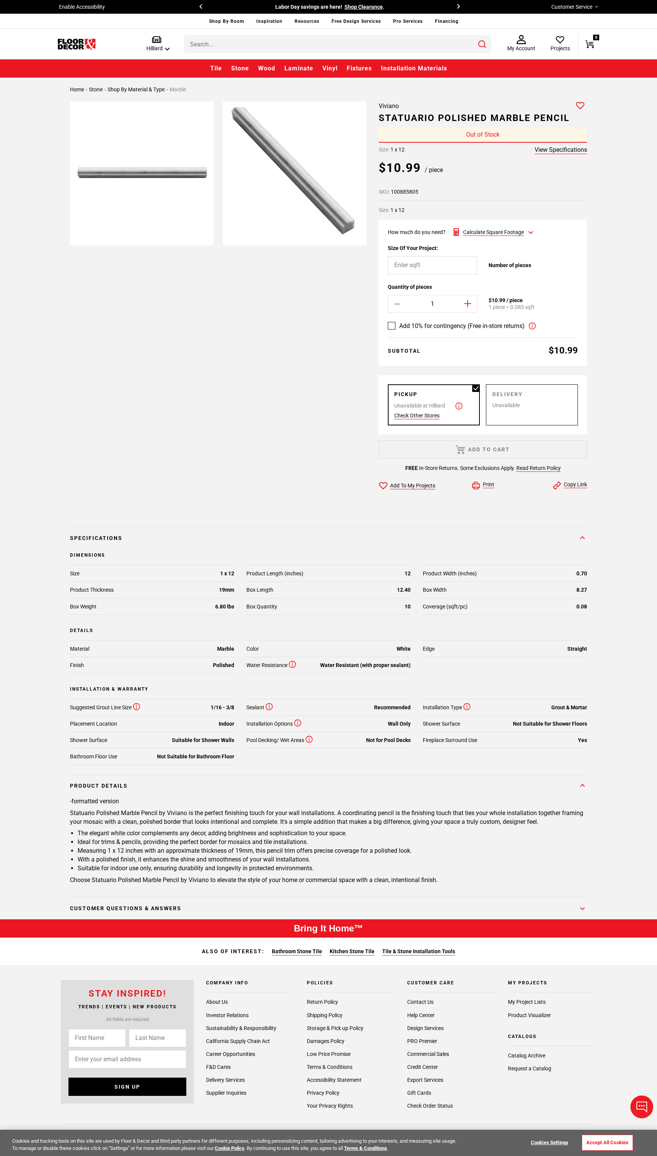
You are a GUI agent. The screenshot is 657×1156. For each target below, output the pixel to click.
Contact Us (420, 1002)
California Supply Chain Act (238, 1041)
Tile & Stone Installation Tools (418, 951)
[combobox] (337, 44)
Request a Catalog (529, 1068)
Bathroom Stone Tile (297, 951)
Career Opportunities (230, 1054)
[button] (156, 44)
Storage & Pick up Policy (335, 1028)
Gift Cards (419, 1092)
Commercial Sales (428, 1054)
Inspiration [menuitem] (269, 21)
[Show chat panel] (641, 1106)
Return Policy (322, 1002)
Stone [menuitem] (240, 68)
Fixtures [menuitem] (359, 68)
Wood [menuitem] (266, 68)
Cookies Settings (549, 1142)
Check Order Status (430, 1106)
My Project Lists (527, 1002)
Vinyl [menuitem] (330, 68)
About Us (217, 1002)
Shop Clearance (363, 7)
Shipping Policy (325, 1015)
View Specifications (561, 149)
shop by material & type (137, 89)
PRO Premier (422, 1041)
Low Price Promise (329, 1054)
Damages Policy (325, 1041)
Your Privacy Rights (330, 1106)
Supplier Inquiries (226, 1092)
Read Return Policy (538, 468)
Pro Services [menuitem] (408, 21)
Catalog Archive (526, 1056)
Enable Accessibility (82, 7)
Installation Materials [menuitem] (414, 68)
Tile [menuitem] (216, 68)
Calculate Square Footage (493, 232)
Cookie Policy (229, 1148)
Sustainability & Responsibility (241, 1028)
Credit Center (422, 1067)
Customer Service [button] (571, 7)
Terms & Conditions (329, 1067)
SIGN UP (127, 1087)
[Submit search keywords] (482, 44)
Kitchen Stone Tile (352, 951)
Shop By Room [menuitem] (226, 21)
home (77, 89)
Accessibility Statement (334, 1079)
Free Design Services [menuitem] (356, 21)
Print (488, 484)
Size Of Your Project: (413, 248)
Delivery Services (225, 1079)
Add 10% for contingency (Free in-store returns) (462, 326)
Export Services (425, 1079)
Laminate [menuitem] (298, 68)
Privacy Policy (323, 1092)
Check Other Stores (417, 415)
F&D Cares (218, 1067)
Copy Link (575, 484)
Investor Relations (227, 1015)
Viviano (389, 106)
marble (178, 89)
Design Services (425, 1028)
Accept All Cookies (607, 1142)
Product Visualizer (529, 1015)
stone (96, 89)
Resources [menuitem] (307, 21)
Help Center (421, 1015)
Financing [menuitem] (447, 21)
